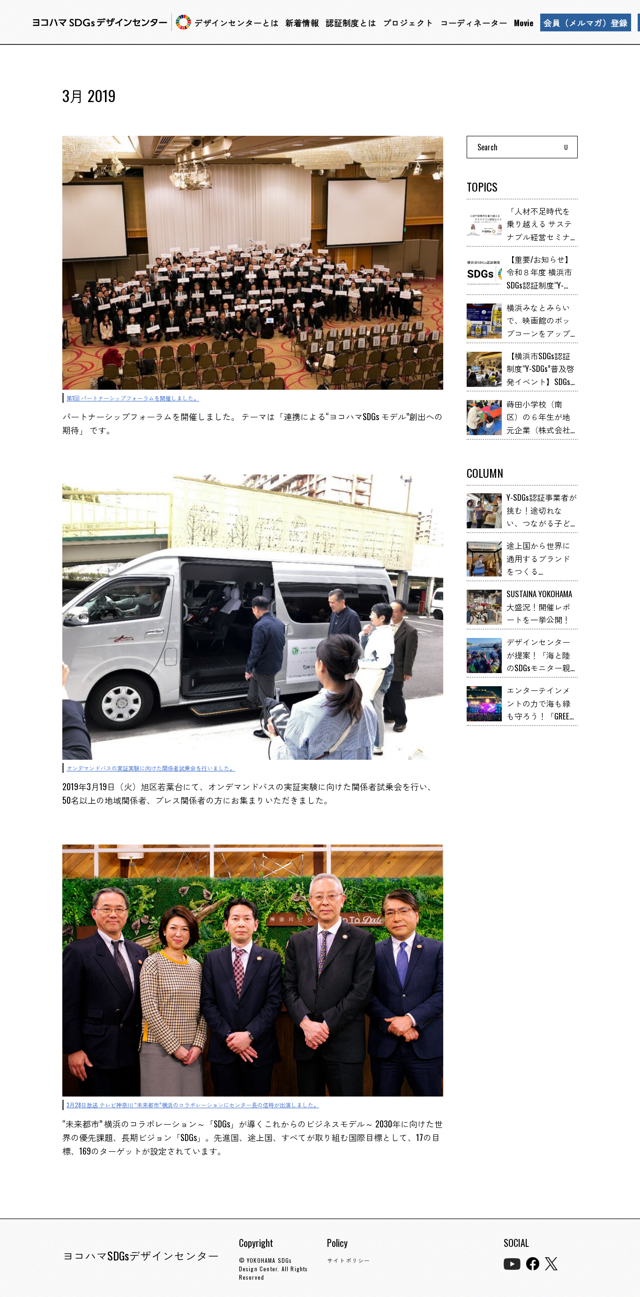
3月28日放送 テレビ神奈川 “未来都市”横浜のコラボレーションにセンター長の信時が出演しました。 (193, 1105)
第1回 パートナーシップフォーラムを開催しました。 (133, 398)
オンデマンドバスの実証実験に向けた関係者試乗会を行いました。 (151, 768)
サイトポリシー (348, 1260)
